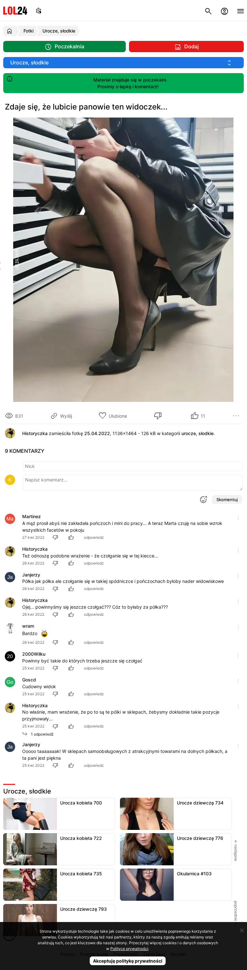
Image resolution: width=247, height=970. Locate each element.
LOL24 (15, 10)
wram (28, 626)
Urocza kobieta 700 (81, 802)
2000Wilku (33, 654)
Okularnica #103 (194, 873)
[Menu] (240, 10)
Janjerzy (31, 574)
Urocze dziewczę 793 (83, 909)
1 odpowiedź (41, 734)
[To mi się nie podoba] (159, 416)
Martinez (31, 516)
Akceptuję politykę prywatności (127, 961)
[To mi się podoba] (72, 537)
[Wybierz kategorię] (123, 62)
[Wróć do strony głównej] (10, 31)
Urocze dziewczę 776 (200, 838)
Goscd (29, 679)
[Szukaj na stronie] (208, 10)
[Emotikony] (203, 499)
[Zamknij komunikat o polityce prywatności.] (241, 930)
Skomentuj (227, 499)
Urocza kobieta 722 (81, 838)
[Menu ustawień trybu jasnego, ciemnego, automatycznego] (38, 10)
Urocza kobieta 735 (81, 873)
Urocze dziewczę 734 (200, 802)
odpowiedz (94, 537)
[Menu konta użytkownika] (224, 10)
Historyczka (35, 549)
